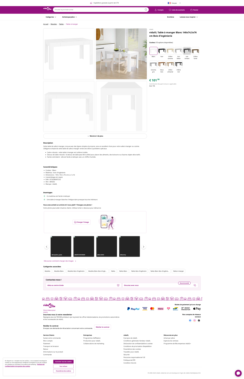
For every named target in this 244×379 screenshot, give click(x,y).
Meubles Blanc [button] (59, 271)
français (174, 3)
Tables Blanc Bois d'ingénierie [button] (160, 271)
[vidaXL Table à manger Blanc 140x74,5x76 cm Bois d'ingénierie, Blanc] (68, 53)
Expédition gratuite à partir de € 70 (106, 3)
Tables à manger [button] (178, 271)
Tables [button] (113, 271)
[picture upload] (107, 222)
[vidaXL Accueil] (47, 8)
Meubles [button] (47, 271)
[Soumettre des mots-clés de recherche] (145, 9)
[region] (39, 367)
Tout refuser (63, 366)
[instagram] (194, 320)
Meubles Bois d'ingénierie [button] (76, 271)
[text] (154, 81)
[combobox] (101, 9)
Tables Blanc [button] (123, 271)
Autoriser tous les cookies (63, 362)
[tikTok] (199, 320)
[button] (61, 246)
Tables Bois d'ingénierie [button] (138, 271)
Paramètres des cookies (132, 349)
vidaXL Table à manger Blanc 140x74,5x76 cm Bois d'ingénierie (173, 34)
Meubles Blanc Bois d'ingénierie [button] (98, 271)
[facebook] (190, 320)
